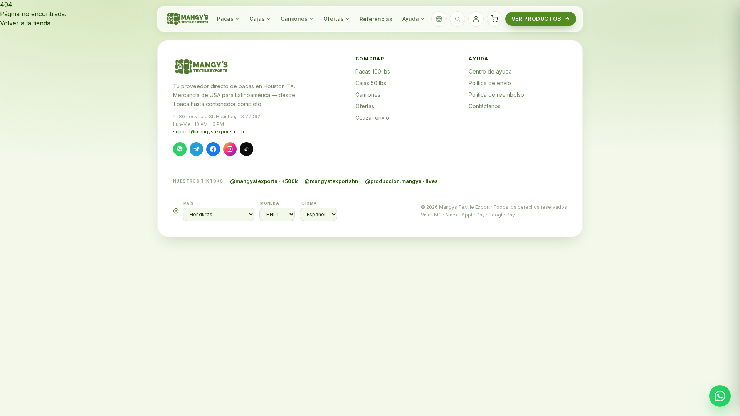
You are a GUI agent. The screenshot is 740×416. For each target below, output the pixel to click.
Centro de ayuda (490, 71)
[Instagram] (230, 149)
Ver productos (536, 18)
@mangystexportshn (331, 181)
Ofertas (333, 18)
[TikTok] (246, 149)
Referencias (376, 19)
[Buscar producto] (457, 19)
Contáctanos (485, 106)
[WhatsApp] (180, 149)
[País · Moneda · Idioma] (439, 19)
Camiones (294, 18)
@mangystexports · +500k (264, 181)
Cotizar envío (372, 117)
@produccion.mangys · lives (401, 181)
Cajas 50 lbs (370, 83)
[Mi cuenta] (476, 19)
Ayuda (410, 18)
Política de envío (490, 83)
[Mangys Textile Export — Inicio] (188, 18)
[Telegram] (196, 149)
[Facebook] (213, 149)
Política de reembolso (496, 94)
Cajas (257, 18)
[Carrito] (494, 19)
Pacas (225, 18)
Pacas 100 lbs (372, 71)
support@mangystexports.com (208, 131)
